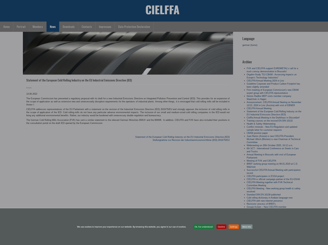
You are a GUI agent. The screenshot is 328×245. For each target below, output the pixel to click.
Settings (233, 226)
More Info (246, 226)
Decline (221, 226)
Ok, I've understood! (204, 226)
